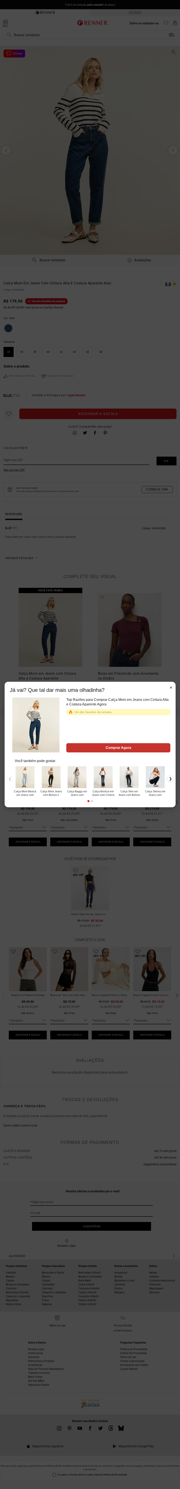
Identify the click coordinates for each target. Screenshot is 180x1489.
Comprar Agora (118, 748)
